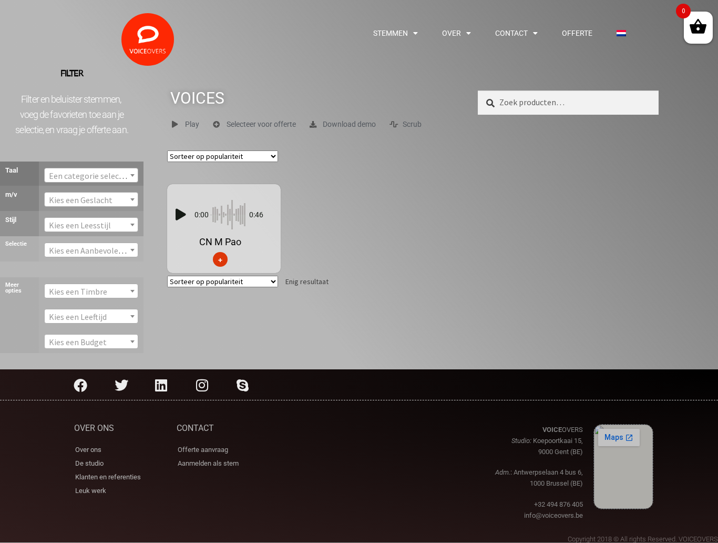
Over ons (88, 450)
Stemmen (390, 33)
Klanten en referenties (108, 477)
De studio (89, 463)
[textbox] (91, 175)
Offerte (577, 33)
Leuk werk (90, 491)
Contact (511, 33)
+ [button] (220, 259)
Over (451, 33)
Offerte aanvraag (203, 450)
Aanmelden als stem (208, 463)
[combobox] (91, 175)
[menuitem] (621, 33)
